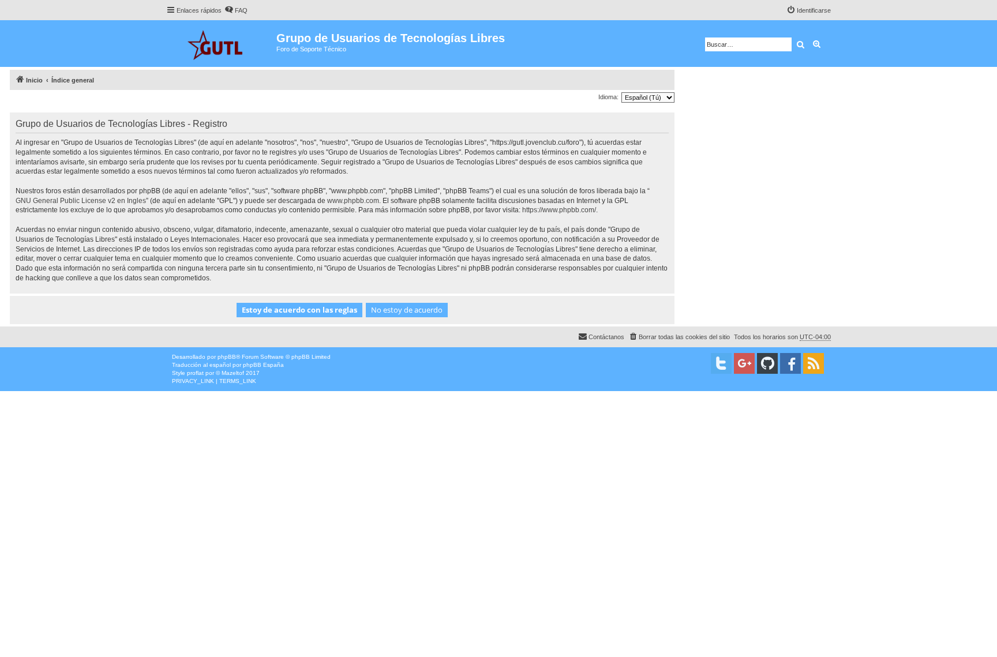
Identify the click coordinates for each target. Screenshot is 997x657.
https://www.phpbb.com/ (559, 210)
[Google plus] (744, 363)
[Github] (767, 363)
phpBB (227, 357)
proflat (195, 373)
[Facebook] (790, 363)
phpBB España (263, 365)
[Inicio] (221, 43)
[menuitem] (236, 10)
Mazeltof (233, 373)
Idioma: (608, 96)
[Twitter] (721, 363)
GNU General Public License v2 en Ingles (81, 201)
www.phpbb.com (353, 201)
